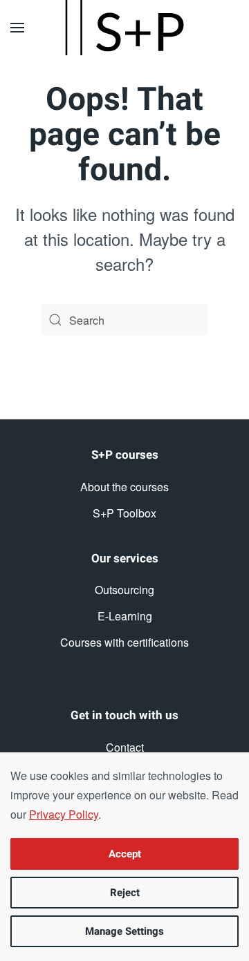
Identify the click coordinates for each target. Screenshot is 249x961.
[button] (17, 27)
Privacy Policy (63, 814)
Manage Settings (124, 931)
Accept (125, 854)
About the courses (124, 487)
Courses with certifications (124, 642)
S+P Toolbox (124, 513)
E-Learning (125, 616)
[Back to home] (124, 27)
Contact (125, 747)
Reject (125, 892)
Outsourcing (124, 590)
